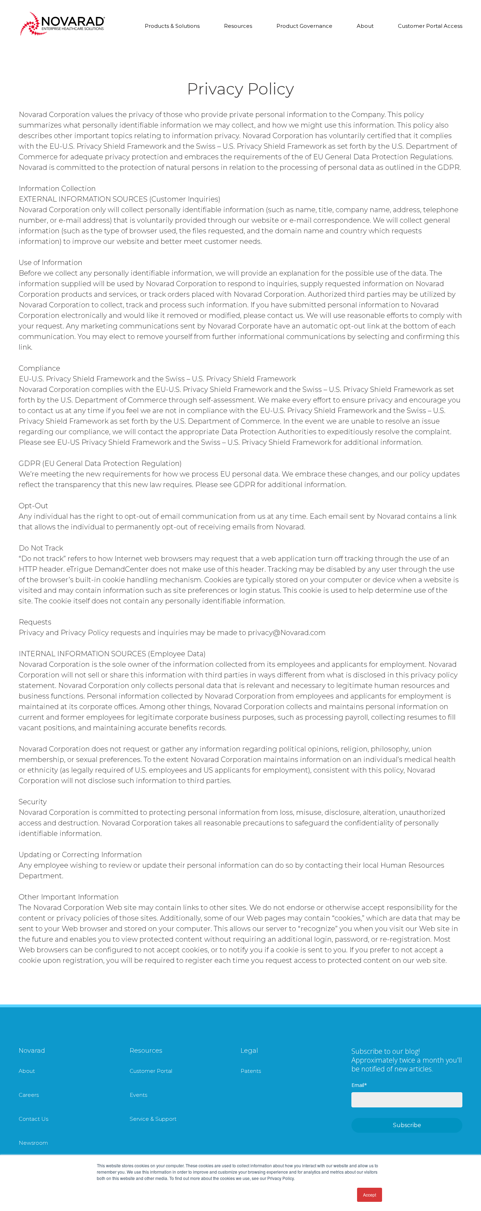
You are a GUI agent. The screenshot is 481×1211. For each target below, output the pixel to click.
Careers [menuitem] (29, 1095)
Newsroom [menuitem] (33, 1142)
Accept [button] (369, 1195)
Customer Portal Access (430, 26)
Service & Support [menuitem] (153, 1118)
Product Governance (304, 26)
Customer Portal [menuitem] (151, 1071)
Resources (238, 26)
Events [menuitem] (138, 1095)
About (365, 26)
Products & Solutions (172, 26)
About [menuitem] (27, 1071)
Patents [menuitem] (251, 1071)
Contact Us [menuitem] (33, 1118)
